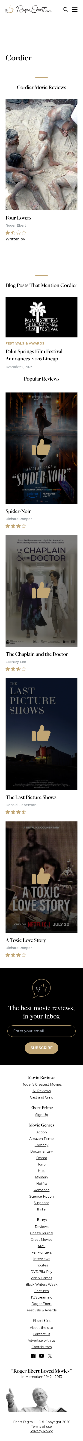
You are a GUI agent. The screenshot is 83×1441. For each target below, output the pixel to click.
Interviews (41, 1259)
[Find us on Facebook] (33, 1356)
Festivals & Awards (41, 1310)
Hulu (41, 1171)
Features (41, 1291)
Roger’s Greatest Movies (42, 1084)
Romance (42, 1190)
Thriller (41, 1209)
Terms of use (41, 1426)
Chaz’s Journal (41, 1233)
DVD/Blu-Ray (41, 1272)
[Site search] (65, 9)
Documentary (41, 1151)
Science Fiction (41, 1196)
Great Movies (41, 1240)
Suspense (41, 1203)
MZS (41, 1246)
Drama (41, 1158)
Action (41, 1132)
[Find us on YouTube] (41, 1356)
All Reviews (42, 1091)
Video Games (41, 1278)
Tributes (41, 1265)
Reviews (41, 1227)
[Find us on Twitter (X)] (50, 1356)
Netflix (41, 1184)
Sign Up (41, 1115)
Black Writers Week (41, 1284)
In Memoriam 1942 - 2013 (41, 1377)
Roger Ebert (42, 1304)
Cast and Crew (41, 1097)
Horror (41, 1164)
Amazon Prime (41, 1139)
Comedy (41, 1145)
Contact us (41, 1334)
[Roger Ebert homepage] (29, 10)
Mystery (41, 1177)
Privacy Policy (41, 1431)
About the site (41, 1328)
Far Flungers (42, 1252)
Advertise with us (41, 1340)
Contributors (42, 1347)
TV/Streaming (41, 1297)
